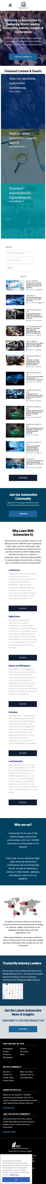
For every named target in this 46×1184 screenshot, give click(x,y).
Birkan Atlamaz (32, 303)
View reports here (16, 146)
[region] (16, 1169)
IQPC (30, 1151)
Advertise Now (8, 1108)
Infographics (8, 1049)
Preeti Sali (30, 435)
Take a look (14, 91)
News (22, 1054)
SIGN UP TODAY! (9, 1132)
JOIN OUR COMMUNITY (23, 57)
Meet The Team (26, 1072)
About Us (6, 1072)
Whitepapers (8, 1057)
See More (22, 608)
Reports (23, 1049)
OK (16, 1179)
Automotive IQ (32, 289)
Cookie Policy (8, 1078)
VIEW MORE (23, 478)
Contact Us (7, 1075)
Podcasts (7, 1054)
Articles (6, 1052)
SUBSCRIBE (23, 1029)
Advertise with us (27, 1075)
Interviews (24, 1052)
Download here (15, 201)
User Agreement (26, 1078)
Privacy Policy (8, 1081)
